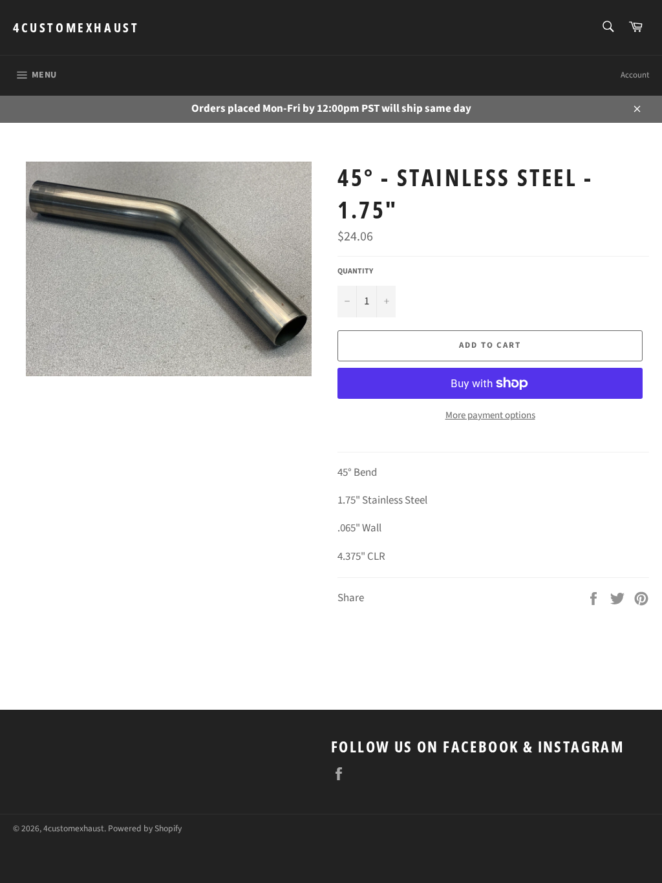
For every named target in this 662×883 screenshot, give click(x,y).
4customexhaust (76, 27)
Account (635, 75)
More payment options (490, 415)
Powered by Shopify (145, 828)
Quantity (355, 271)
